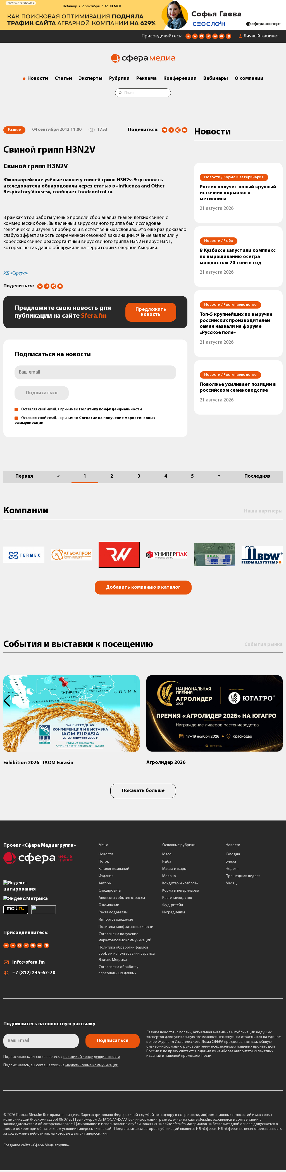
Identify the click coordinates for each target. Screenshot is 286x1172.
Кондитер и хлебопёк (180, 883)
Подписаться (42, 393)
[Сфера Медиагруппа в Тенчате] (215, 37)
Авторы (105, 883)
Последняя (257, 476)
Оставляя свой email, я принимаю (81, 409)
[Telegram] (171, 130)
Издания (106, 876)
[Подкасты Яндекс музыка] (228, 37)
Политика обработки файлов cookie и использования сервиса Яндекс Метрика (127, 953)
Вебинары (215, 78)
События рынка (263, 644)
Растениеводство (177, 898)
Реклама (146, 78)
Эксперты (91, 78)
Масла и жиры (174, 869)
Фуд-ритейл (172, 905)
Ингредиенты (173, 912)
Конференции (180, 78)
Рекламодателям (113, 912)
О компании (249, 78)
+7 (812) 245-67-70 (33, 973)
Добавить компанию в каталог (143, 587)
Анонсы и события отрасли (122, 898)
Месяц (231, 883)
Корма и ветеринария (180, 891)
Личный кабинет (261, 36)
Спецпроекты (110, 891)
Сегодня (233, 854)
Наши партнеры (263, 511)
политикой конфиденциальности (91, 1057)
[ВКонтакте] (164, 130)
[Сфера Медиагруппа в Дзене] (188, 37)
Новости (37, 78)
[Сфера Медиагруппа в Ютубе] (201, 37)
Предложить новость (150, 312)
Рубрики (119, 78)
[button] (10, 700)
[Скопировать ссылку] (178, 130)
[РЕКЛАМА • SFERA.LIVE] (143, 27)
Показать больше (143, 790)
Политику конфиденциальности (110, 409)
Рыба (166, 862)
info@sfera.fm (28, 962)
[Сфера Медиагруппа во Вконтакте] (195, 37)
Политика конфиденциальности (126, 927)
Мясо (166, 854)
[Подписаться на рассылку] (222, 37)
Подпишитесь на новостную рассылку (49, 1024)
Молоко (169, 876)
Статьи (63, 78)
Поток (104, 862)
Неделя (232, 869)
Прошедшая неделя (243, 876)
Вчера (231, 862)
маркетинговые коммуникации (91, 1065)
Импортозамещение (116, 920)
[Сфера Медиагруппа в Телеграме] (208, 37)
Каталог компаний (114, 869)
